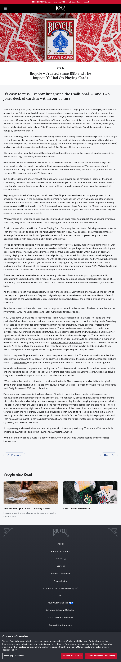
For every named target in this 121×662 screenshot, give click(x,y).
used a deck (20, 362)
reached (42, 317)
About (61, 543)
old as (54, 143)
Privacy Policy (60, 581)
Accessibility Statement (60, 625)
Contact (61, 566)
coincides (30, 147)
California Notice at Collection (60, 610)
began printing (51, 198)
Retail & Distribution (60, 551)
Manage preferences (14, 656)
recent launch (60, 404)
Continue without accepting (101, 656)
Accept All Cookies (72, 656)
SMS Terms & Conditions (60, 617)
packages (77, 248)
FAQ (60, 595)
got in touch (45, 238)
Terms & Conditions (60, 573)
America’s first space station (66, 342)
